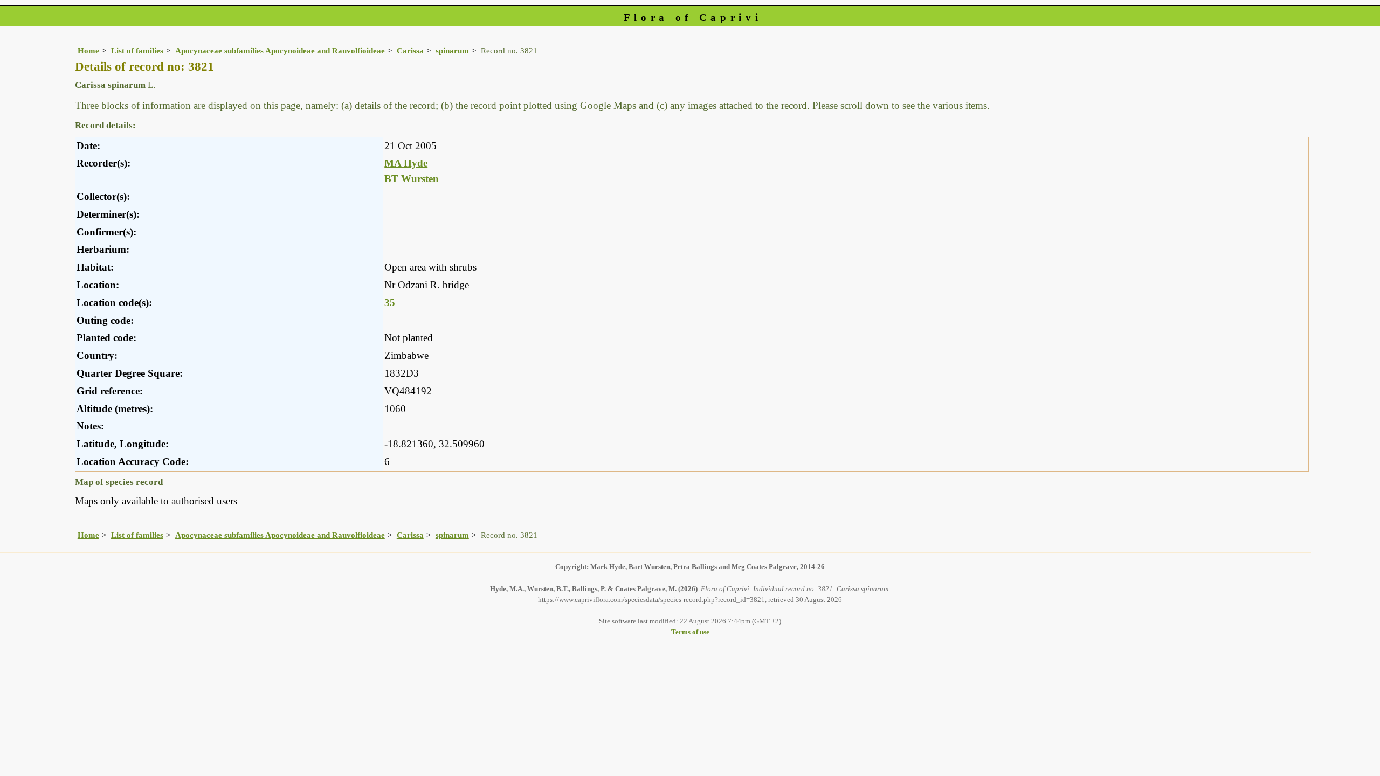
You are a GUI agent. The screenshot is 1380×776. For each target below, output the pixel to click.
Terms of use (690, 632)
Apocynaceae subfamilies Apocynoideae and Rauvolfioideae (280, 50)
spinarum (452, 50)
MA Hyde (405, 163)
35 (389, 302)
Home (88, 50)
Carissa (410, 50)
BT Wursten (411, 178)
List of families (137, 50)
